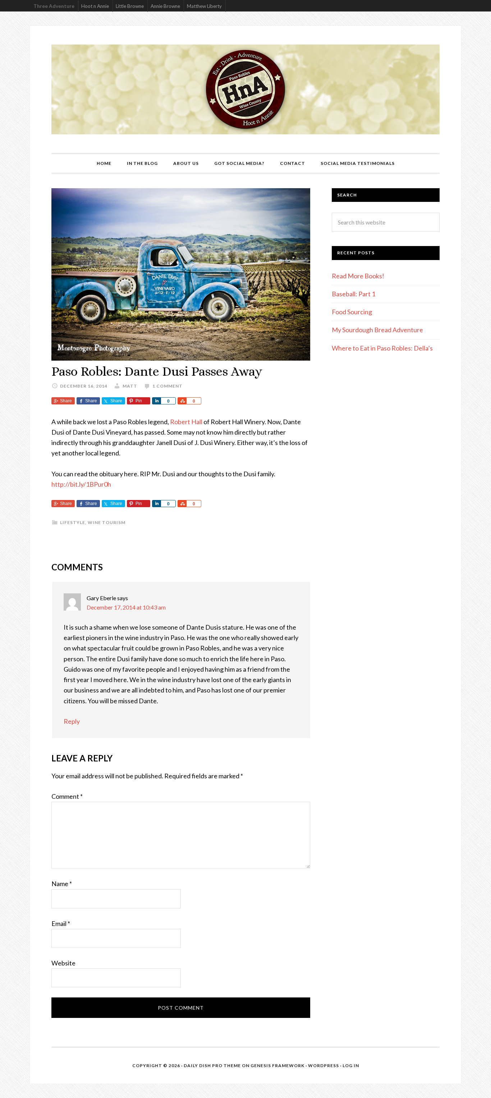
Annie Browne (165, 6)
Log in (351, 1065)
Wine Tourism (106, 522)
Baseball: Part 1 (353, 294)
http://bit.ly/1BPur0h (81, 484)
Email (60, 923)
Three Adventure (53, 6)
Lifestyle (72, 522)
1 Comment (167, 386)
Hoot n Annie (95, 6)
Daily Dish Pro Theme (212, 1065)
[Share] (156, 400)
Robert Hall (186, 422)
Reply (72, 721)
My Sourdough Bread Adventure (377, 330)
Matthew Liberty (204, 6)
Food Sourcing (352, 312)
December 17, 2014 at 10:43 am (126, 607)
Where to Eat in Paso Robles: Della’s (383, 348)
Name (61, 884)
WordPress (323, 1065)
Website (63, 963)
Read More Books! (358, 276)
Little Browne (130, 6)
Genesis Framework (277, 1065)
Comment (67, 796)
